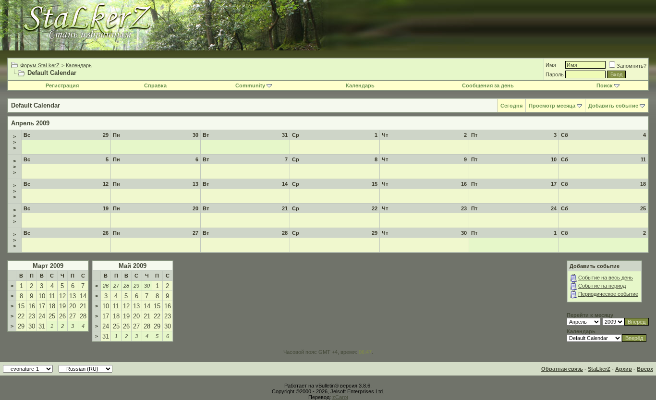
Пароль (555, 74)
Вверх (645, 369)
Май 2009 (132, 265)
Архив (623, 369)
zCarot (340, 397)
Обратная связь (562, 369)
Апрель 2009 (30, 123)
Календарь (79, 65)
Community (250, 85)
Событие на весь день (605, 277)
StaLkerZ (599, 369)
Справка (155, 85)
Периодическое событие (608, 294)
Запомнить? (631, 66)
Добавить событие (613, 106)
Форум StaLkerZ (40, 65)
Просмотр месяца (552, 106)
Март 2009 (48, 265)
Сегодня (511, 106)
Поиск (604, 85)
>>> (14, 142)
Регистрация (62, 85)
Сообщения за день (488, 85)
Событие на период (602, 286)
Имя (551, 65)
